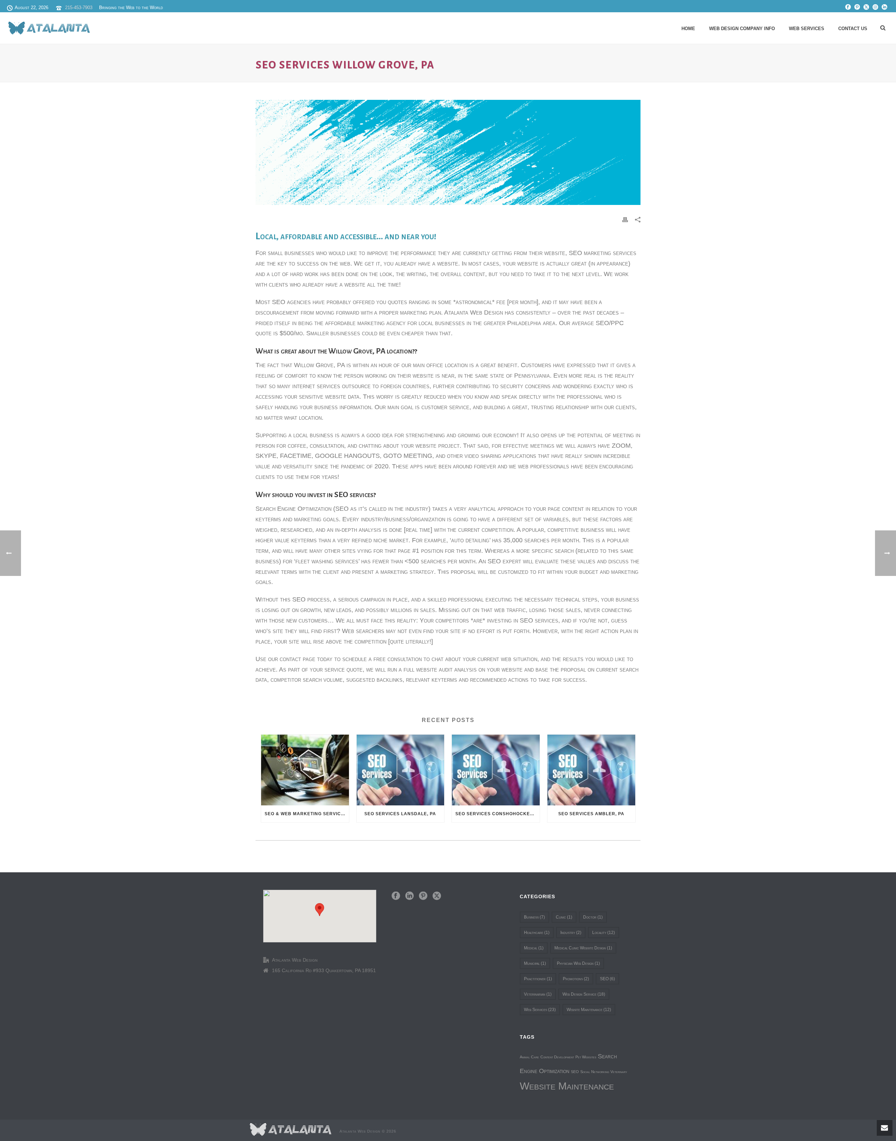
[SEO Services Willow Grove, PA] (447, 152)
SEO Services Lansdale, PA (400, 813)
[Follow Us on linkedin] (409, 896)
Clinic (564, 917)
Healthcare (537, 932)
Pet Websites (585, 1057)
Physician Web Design (578, 963)
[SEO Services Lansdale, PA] (400, 770)
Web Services (806, 28)
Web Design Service (583, 994)
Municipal (535, 963)
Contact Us (852, 28)
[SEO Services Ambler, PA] (591, 770)
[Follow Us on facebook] (396, 896)
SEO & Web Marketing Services (306, 813)
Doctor (593, 917)
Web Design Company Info (742, 28)
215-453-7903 (78, 7)
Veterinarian (538, 994)
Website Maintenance (589, 1009)
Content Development (557, 1057)
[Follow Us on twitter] (437, 896)
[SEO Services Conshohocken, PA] (496, 770)
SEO (607, 978)
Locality (603, 932)
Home (688, 28)
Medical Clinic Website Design (583, 948)
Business (534, 917)
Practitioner (538, 978)
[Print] (625, 219)
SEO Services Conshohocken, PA (497, 813)
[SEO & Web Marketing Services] (305, 770)
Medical (534, 948)
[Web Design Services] (290, 1129)
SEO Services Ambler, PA (591, 813)
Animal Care (529, 1057)
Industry (570, 932)
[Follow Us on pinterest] (423, 896)
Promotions (576, 978)
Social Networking (594, 1072)
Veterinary (618, 1072)
